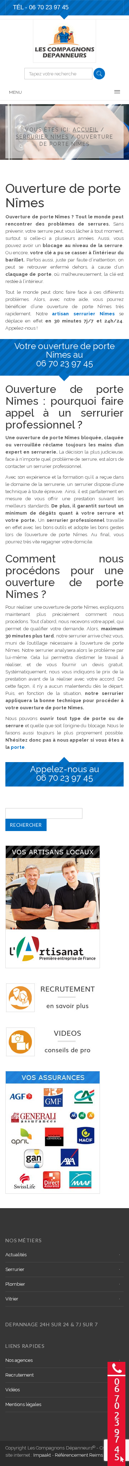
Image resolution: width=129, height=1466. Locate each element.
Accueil (86, 130)
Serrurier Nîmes (42, 137)
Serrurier (14, 1269)
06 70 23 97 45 (64, 363)
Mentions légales (23, 1404)
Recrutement (19, 1375)
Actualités (16, 1254)
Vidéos (12, 1389)
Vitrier (11, 1299)
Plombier (15, 1284)
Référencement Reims (79, 1455)
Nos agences (19, 1360)
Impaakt (42, 1455)
